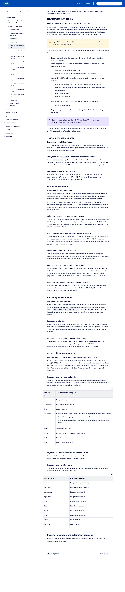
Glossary (8, 129)
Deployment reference (11, 123)
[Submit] (98, 3)
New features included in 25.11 (17, 46)
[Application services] (4, 116)
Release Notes (11, 17)
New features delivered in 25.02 (17, 73)
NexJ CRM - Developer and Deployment (57, 11)
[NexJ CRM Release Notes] (7, 26)
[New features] (8, 42)
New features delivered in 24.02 (17, 95)
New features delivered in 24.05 (17, 90)
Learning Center (10, 109)
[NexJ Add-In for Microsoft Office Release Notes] (7, 21)
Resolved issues (14, 100)
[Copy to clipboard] (46, 23)
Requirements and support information (16, 34)
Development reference (12, 119)
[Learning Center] (4, 109)
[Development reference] (4, 119)
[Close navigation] (28, 11)
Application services (11, 116)
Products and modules (11, 112)
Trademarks (9, 136)
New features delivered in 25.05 (17, 63)
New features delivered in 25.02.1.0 (17, 68)
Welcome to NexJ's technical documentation (13, 13)
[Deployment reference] (4, 123)
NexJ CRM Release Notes (15, 26)
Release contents (14, 29)
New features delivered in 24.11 (17, 79)
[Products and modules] (4, 112)
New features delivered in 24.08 (17, 84)
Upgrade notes (13, 38)
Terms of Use (9, 133)
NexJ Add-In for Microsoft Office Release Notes (15, 21)
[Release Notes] (6, 17)
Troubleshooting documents (13, 126)
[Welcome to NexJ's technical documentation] (4, 12)
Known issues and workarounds (14, 104)
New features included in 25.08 (17, 52)
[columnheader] (49, 394)
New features (13, 42)
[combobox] (109, 3)
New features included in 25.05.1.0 (17, 57)
